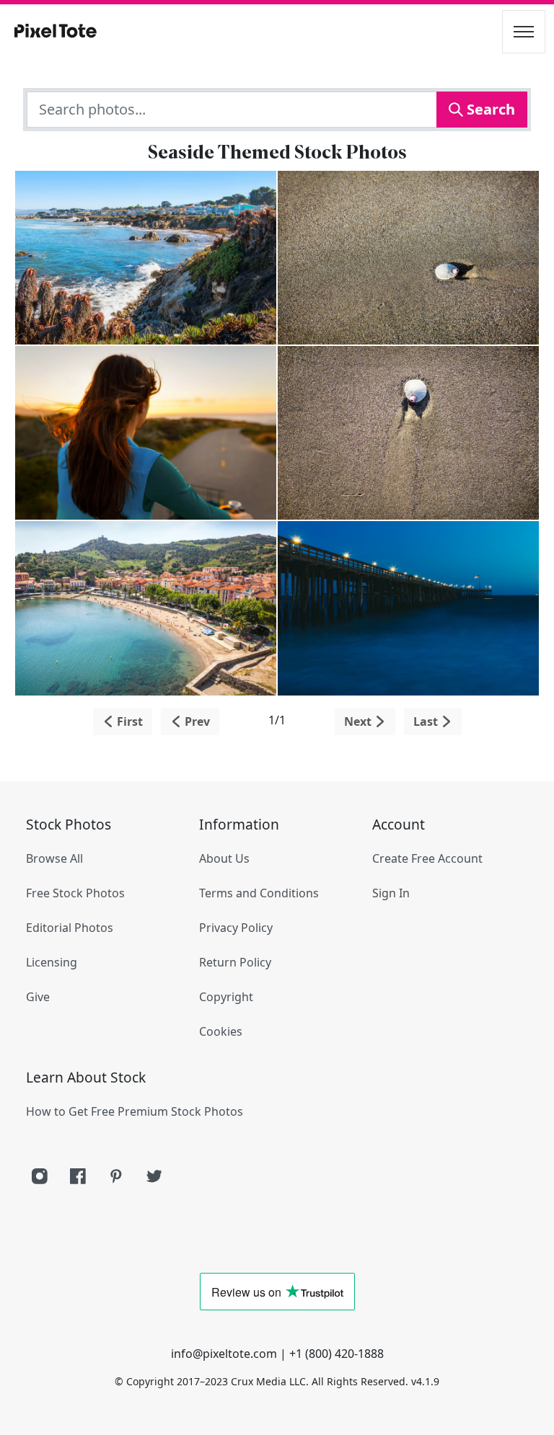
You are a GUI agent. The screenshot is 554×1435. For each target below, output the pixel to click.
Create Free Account (427, 858)
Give (38, 997)
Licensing (51, 962)
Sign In (391, 893)
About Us (224, 858)
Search (489, 109)
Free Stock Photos (75, 893)
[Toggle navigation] (523, 31)
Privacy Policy (236, 928)
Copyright (226, 997)
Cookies (220, 1031)
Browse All (54, 858)
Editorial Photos (69, 928)
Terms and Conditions (259, 893)
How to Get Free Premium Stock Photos (134, 1111)
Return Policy (235, 962)
